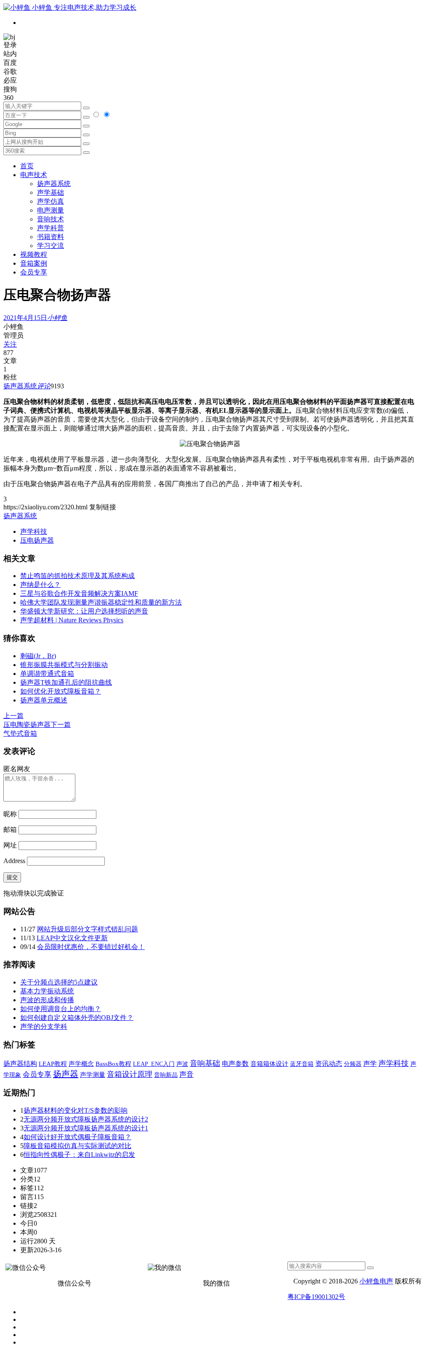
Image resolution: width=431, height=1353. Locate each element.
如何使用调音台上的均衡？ (60, 1008)
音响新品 (166, 1074)
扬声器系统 (54, 183)
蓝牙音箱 (302, 1063)
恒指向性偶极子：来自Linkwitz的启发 (79, 1154)
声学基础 (50, 192)
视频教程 (33, 254)
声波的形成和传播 (47, 999)
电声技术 (33, 174)
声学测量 (92, 1074)
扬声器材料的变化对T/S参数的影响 (76, 1110)
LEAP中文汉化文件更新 (72, 937)
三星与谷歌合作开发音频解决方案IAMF (79, 593)
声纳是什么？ (40, 584)
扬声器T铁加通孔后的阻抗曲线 (66, 682)
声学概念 (81, 1063)
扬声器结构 (20, 1063)
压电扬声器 (37, 540)
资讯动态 (328, 1063)
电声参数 (235, 1063)
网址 (10, 845)
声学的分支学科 (43, 1026)
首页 (27, 165)
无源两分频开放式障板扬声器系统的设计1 (86, 1128)
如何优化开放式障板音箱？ (60, 691)
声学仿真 (50, 201)
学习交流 (50, 245)
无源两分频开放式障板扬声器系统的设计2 (86, 1119)
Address (15, 860)
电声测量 (50, 210)
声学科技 (33, 531)
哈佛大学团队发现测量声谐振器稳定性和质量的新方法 (101, 602)
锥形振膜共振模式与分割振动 (64, 664)
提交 (12, 877)
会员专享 (33, 272)
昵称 (10, 814)
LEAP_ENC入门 (154, 1064)
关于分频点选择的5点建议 (59, 982)
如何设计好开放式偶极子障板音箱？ (77, 1137)
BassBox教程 (113, 1063)
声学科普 (50, 227)
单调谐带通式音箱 (47, 673)
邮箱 (10, 829)
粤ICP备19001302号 (316, 1296)
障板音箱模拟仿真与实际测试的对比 (77, 1145)
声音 (186, 1075)
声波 (182, 1063)
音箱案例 (33, 263)
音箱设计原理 (129, 1074)
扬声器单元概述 (43, 700)
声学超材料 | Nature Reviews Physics (71, 620)
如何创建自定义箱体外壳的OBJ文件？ (76, 1017)
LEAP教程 (53, 1063)
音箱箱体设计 (269, 1063)
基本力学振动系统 (47, 991)
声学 (370, 1064)
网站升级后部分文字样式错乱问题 (87, 929)
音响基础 (205, 1063)
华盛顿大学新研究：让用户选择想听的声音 (84, 611)
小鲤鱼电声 (376, 1281)
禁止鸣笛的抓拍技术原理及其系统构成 (77, 575)
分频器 (353, 1064)
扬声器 (65, 1074)
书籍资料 (50, 236)
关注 (10, 344)
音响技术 (50, 219)
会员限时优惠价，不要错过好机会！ (91, 946)
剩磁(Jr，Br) (38, 655)
